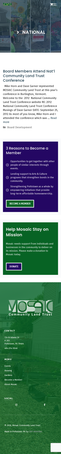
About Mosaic (10, 384)
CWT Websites (35, 431)
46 (16, 348)
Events (7, 366)
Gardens (8, 375)
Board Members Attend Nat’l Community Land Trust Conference (29, 76)
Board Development (19, 127)
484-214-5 (9, 348)
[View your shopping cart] (51, 4)
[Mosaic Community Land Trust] (7, 4)
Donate (13, 266)
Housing (8, 370)
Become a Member (19, 203)
